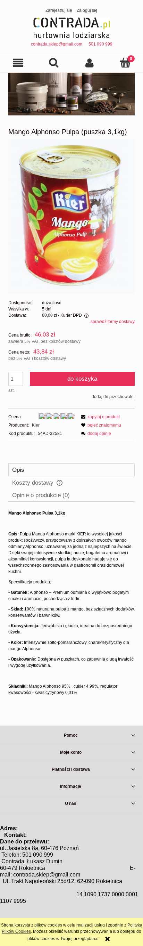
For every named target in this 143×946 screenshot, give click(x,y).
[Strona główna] (71, 27)
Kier (36, 425)
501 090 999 (100, 44)
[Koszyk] (125, 62)
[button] (18, 62)
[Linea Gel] (71, 93)
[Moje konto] (89, 62)
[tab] (71, 469)
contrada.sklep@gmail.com (56, 44)
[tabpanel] (71, 603)
